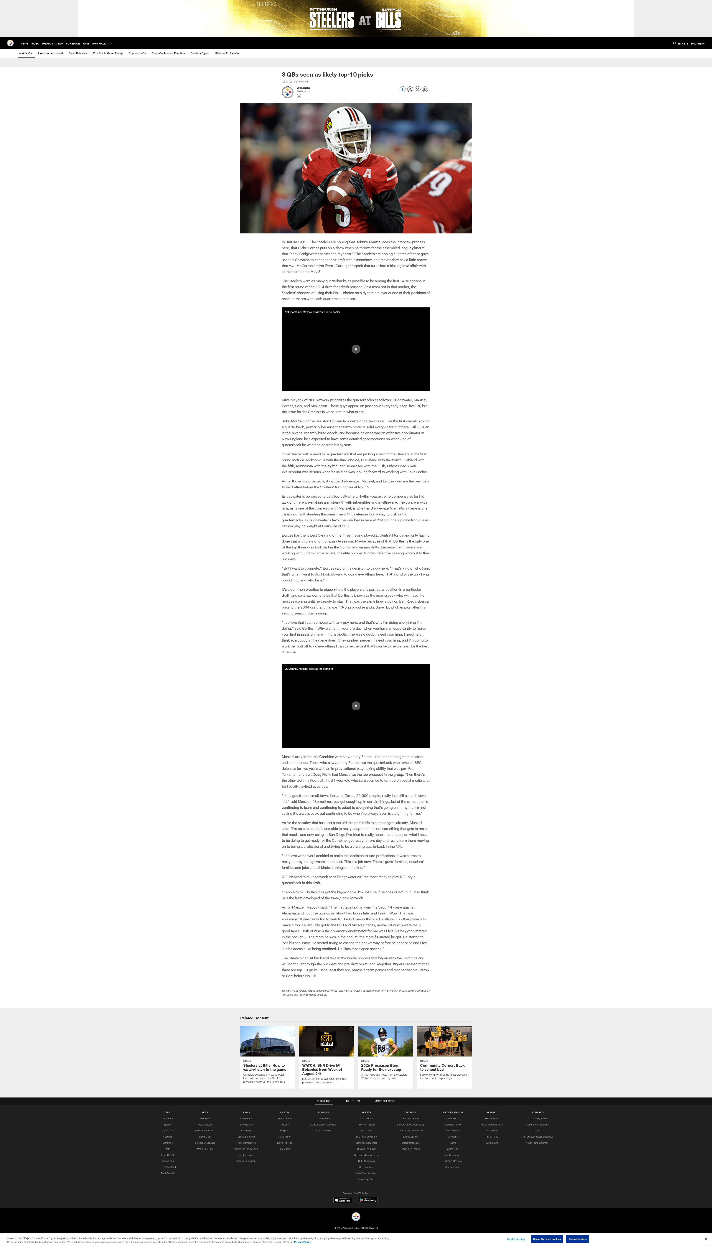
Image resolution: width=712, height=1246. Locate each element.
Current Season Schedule (323, 1124)
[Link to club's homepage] (10, 43)
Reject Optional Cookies (547, 1238)
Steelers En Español (205, 1142)
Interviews (246, 1130)
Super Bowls (492, 1142)
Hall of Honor (491, 1130)
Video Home (246, 1118)
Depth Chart (167, 1130)
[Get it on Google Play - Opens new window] (368, 1201)
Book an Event (453, 1130)
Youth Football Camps (537, 1142)
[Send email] (418, 91)
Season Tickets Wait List (366, 1155)
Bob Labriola (303, 87)
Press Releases (204, 1124)
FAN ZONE (411, 1112)
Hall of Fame (492, 1136)
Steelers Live (246, 1124)
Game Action (284, 1136)
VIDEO (246, 1112)
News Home (205, 1118)
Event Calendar (323, 1130)
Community (284, 1149)
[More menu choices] (110, 43)
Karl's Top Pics (284, 1142)
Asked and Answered (205, 1130)
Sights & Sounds (246, 1136)
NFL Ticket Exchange (366, 1136)
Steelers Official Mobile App (410, 1124)
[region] (356, 1239)
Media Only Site (205, 1149)
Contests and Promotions (411, 1130)
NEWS (205, 1112)
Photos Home (284, 1118)
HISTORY (492, 1112)
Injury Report (167, 1155)
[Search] (674, 43)
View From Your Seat (366, 1173)
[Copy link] (425, 89)
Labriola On (205, 1136)
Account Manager (366, 1124)
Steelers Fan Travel (366, 1149)
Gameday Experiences (366, 1142)
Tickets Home (366, 1118)
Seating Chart (452, 1149)
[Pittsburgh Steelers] (356, 1217)
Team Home (167, 1118)
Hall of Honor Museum (492, 1124)
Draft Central (167, 1173)
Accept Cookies (578, 1238)
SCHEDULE (323, 1112)
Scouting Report (246, 1155)
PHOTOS (284, 1112)
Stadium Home (452, 1118)
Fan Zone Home (410, 1118)
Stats (167, 1149)
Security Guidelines (452, 1155)
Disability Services (453, 1161)
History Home (492, 1118)
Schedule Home (323, 1118)
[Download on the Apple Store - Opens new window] (343, 1200)
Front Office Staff (167, 1167)
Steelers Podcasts (411, 1142)
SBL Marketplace (366, 1161)
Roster (167, 1124)
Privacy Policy (302, 1241)
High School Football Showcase (537, 1136)
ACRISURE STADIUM (452, 1112)
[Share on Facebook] (403, 91)
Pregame (284, 1130)
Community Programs (537, 1124)
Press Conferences (246, 1142)
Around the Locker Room (246, 1149)
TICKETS (366, 1112)
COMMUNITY (537, 1112)
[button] (356, 349)
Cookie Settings (516, 1238)
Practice (285, 1124)
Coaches (167, 1136)
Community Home (537, 1118)
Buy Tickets (366, 1130)
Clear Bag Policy (366, 1179)
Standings (167, 1142)
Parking (452, 1142)
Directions (453, 1136)
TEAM (167, 1112)
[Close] (706, 1239)
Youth (537, 1130)
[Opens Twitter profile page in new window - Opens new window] (299, 96)
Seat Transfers (366, 1167)
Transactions (167, 1161)
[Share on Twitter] (410, 91)
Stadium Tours (452, 1167)
